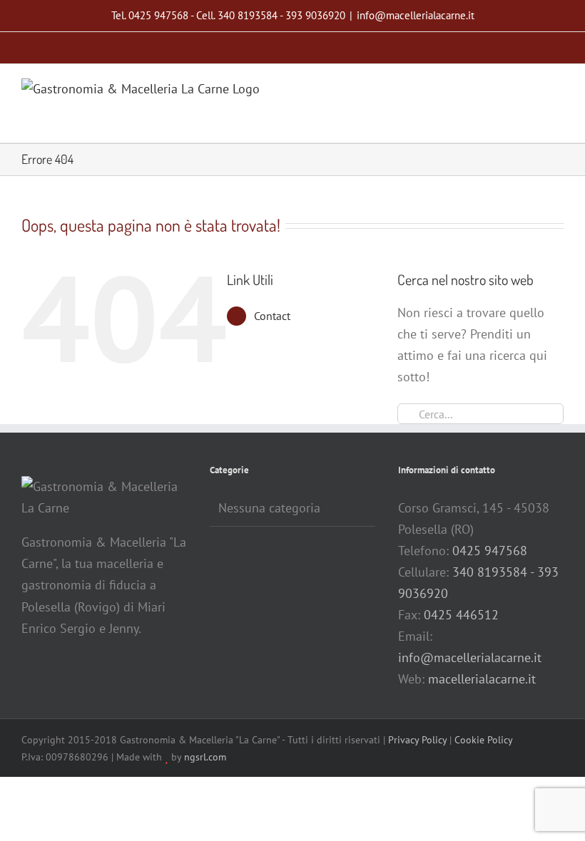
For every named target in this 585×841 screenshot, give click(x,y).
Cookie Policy (483, 739)
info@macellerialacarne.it (415, 15)
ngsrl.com (205, 756)
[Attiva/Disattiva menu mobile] (558, 88)
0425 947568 (489, 550)
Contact (272, 316)
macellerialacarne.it (482, 679)
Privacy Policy (417, 739)
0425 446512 (461, 615)
